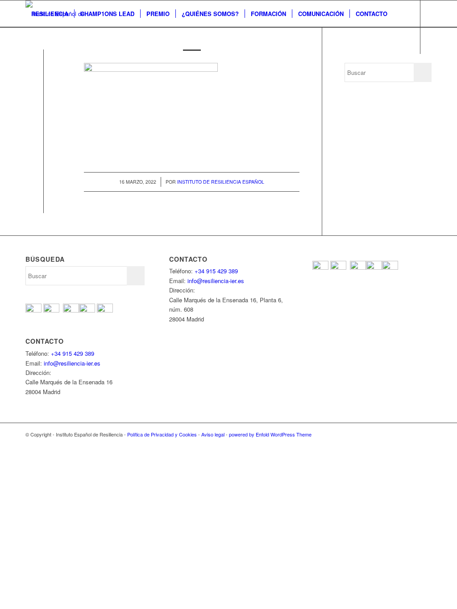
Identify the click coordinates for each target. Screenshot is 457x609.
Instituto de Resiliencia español (220, 181)
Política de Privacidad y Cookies (162, 434)
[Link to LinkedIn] (81, 67)
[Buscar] (34, 40)
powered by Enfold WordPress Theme (270, 434)
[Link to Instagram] (68, 67)
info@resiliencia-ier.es (72, 363)
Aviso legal (212, 434)
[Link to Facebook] (28, 67)
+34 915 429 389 (72, 353)
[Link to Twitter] (41, 67)
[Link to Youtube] (55, 67)
